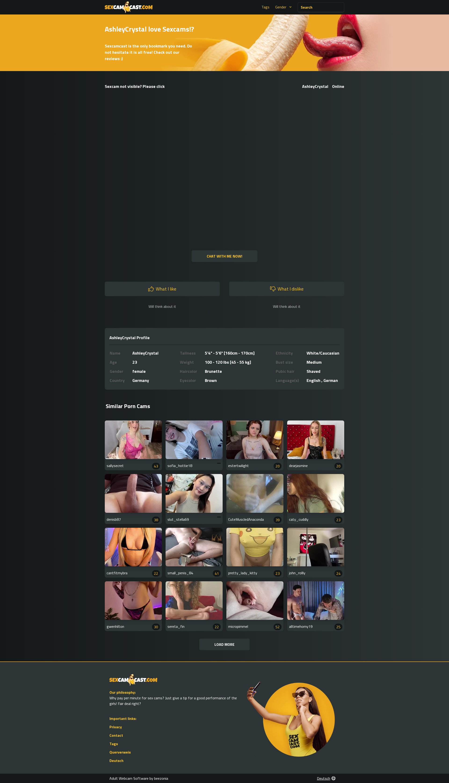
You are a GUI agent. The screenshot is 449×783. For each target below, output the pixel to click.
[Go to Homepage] (129, 7)
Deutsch (116, 760)
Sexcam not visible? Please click (135, 86)
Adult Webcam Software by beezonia (138, 778)
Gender (280, 7)
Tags (265, 7)
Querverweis (120, 752)
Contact (116, 735)
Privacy (115, 727)
